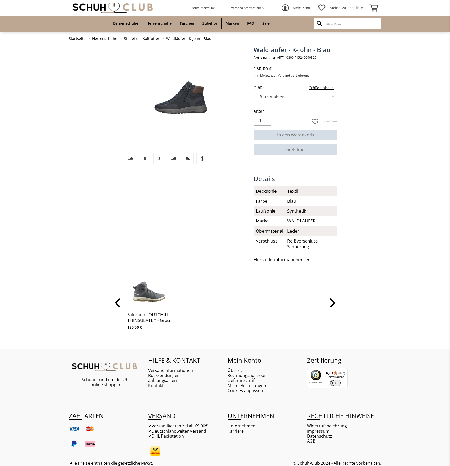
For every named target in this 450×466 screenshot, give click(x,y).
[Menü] (344, 371)
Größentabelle (321, 87)
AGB (311, 441)
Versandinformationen (247, 7)
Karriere (236, 431)
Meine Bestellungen (247, 385)
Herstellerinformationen (282, 260)
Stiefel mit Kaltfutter (141, 38)
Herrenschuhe (104, 38)
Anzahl (260, 111)
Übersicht (237, 370)
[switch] (335, 383)
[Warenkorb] (373, 8)
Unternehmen (241, 426)
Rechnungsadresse (246, 375)
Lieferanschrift (242, 380)
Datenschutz (319, 436)
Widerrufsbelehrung (327, 426)
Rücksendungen (164, 375)
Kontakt (156, 385)
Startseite (77, 38)
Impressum (318, 431)
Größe (259, 87)
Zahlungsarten (162, 380)
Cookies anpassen (245, 390)
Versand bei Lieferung (294, 75)
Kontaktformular (203, 7)
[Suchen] (320, 23)
